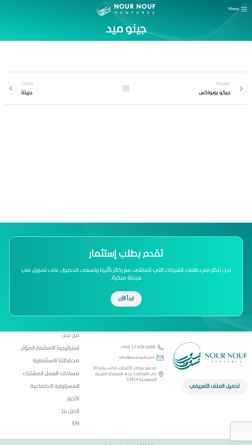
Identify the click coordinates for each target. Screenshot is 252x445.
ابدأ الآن (126, 298)
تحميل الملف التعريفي (214, 386)
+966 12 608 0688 (137, 347)
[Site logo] (126, 9)
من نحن (70, 335)
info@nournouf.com (137, 358)
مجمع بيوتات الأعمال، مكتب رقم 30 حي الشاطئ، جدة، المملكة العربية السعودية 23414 (124, 373)
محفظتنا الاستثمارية (56, 361)
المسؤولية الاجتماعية (54, 386)
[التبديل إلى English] (42, 424)
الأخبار (73, 399)
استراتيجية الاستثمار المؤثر (50, 348)
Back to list (126, 88)
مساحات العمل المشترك (51, 373)
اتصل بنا (70, 411)
